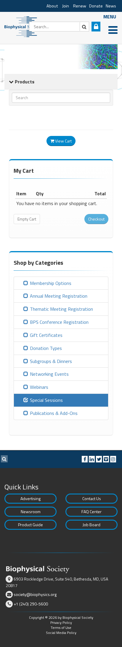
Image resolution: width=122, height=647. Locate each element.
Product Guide (30, 524)
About (52, 6)
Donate (96, 6)
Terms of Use (61, 627)
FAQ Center (91, 511)
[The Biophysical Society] (22, 26)
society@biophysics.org (35, 594)
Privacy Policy (61, 622)
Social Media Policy (61, 632)
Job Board (91, 524)
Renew (79, 6)
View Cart (63, 141)
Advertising (30, 498)
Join (65, 6)
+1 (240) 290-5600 (31, 604)
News (111, 6)
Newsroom (31, 511)
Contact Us (91, 498)
